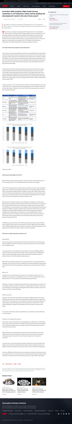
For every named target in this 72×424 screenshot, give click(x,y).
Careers (53, 3)
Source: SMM (20, 19)
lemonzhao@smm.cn (54, 19)
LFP (3, 363)
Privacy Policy (18, 410)
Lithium (19, 363)
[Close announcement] (69, 1)
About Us (50, 3)
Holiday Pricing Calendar (40, 410)
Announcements (43, 3)
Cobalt (14, 363)
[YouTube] (69, 414)
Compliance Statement (7, 410)
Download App (59, 3)
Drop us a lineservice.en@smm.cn (17, 413)
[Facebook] (66, 414)
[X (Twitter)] (61, 414)
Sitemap (63, 410)
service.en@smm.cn (53, 28)
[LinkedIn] (64, 414)
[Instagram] (58, 414)
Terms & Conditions (27, 410)
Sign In (65, 3)
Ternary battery (8, 363)
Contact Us (50, 410)
